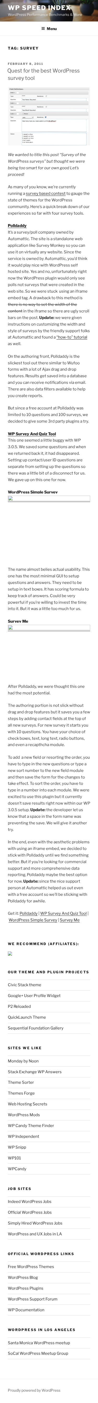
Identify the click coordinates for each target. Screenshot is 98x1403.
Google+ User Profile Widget (34, 995)
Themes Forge (21, 1093)
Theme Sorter (21, 1082)
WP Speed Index (39, 8)
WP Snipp (17, 1147)
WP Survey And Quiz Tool (32, 434)
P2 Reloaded (19, 1006)
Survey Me (18, 621)
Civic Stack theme (24, 985)
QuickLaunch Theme (27, 1017)
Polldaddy (17, 225)
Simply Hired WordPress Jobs (35, 1223)
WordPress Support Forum (32, 1299)
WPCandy (17, 1169)
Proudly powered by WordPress (34, 1390)
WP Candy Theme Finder (31, 1125)
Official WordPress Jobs (30, 1212)
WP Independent (23, 1136)
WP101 (14, 1158)
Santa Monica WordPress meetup (39, 1343)
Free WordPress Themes (31, 1266)
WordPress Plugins (25, 1288)
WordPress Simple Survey (33, 492)
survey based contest (46, 193)
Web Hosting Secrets (27, 1104)
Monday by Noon (23, 1061)
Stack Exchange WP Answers (35, 1072)
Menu (52, 28)
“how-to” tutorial (71, 337)
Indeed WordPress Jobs (29, 1201)
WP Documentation (26, 1310)
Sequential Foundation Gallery (36, 1028)
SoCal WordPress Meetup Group (38, 1353)
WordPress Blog (23, 1277)
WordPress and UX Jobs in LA (35, 1234)
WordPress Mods (24, 1114)
